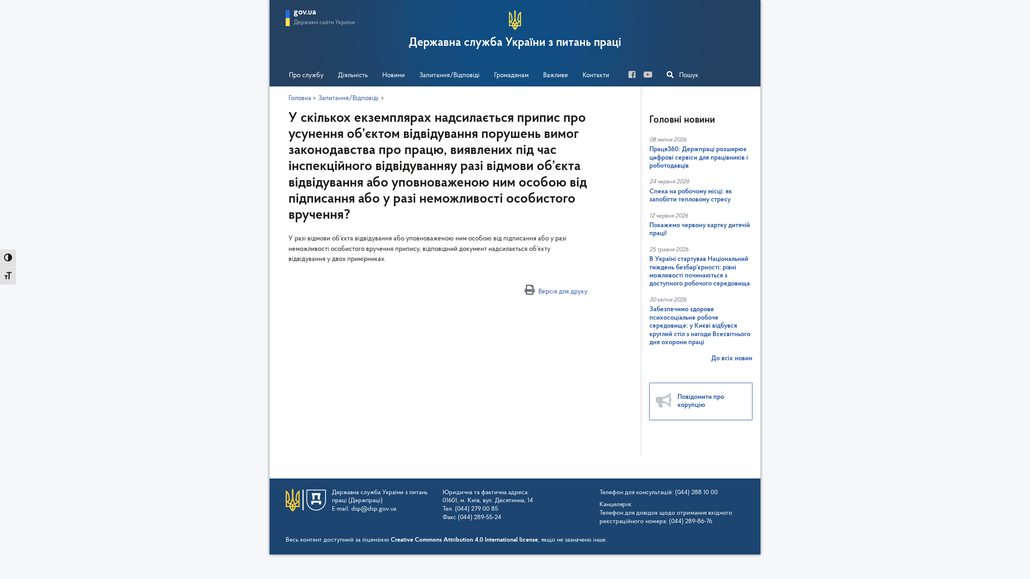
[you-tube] (651, 75)
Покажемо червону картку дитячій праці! (699, 229)
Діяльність (353, 75)
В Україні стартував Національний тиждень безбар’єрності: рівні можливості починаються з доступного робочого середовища (699, 271)
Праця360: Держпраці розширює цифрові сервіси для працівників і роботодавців (698, 157)
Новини (393, 75)
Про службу (306, 75)
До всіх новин (731, 358)
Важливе (555, 75)
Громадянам (511, 75)
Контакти (596, 75)
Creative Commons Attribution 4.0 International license (464, 540)
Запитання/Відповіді (449, 75)
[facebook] (635, 75)
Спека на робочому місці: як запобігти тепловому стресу (690, 195)
